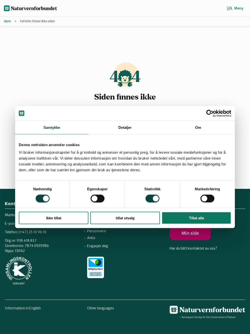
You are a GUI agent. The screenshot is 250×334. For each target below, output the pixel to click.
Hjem (7, 21)
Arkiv (91, 238)
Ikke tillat (53, 218)
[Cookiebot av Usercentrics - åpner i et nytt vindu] (209, 113)
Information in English (23, 308)
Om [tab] (198, 127)
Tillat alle (196, 218)
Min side (190, 233)
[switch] (97, 198)
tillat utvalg (125, 218)
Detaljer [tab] (125, 127)
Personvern (96, 231)
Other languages (100, 308)
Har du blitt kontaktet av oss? (193, 248)
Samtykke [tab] (51, 127)
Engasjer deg (97, 246)
